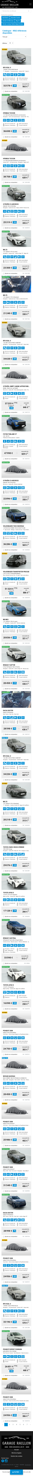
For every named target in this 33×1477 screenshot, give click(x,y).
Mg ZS (18, 21)
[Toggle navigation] (30, 4)
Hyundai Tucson (15, 17)
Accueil (16, 1449)
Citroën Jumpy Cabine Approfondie (12, 24)
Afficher (4, 43)
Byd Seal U (5, 17)
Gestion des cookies (16, 1456)
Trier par (4, 37)
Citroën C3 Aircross (8, 21)
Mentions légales (16, 1453)
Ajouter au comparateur (11, 91)
